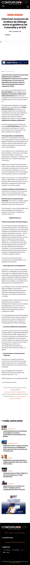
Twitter (11, 398)
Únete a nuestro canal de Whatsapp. (15, 533)
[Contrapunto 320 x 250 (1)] (14, 515)
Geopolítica (11, 14)
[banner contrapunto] (15, 65)
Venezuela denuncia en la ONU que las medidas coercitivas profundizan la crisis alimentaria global (15, 433)
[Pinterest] (19, 34)
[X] (16, 34)
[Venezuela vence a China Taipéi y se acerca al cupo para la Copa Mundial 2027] (4, 470)
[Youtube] (4, 552)
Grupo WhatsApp (20, 396)
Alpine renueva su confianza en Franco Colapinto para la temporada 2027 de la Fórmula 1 (14, 487)
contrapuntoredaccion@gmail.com (15, 392)
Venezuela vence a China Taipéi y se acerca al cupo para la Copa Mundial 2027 (15, 475)
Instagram (18, 398)
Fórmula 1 (11, 483)
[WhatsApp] (23, 34)
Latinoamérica (18, 14)
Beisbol (10, 458)
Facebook (7, 550)
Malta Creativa (16, 562)
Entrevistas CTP (13, 443)
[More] (23, 404)
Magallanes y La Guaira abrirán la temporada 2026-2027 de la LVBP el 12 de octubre (15, 462)
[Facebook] (12, 34)
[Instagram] (13, 550)
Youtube (7, 552)
